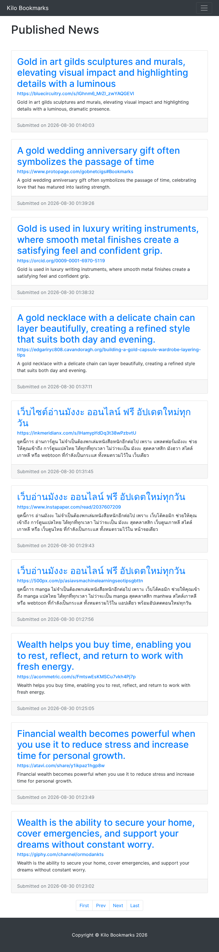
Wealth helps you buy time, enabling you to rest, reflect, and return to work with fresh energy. (104, 655)
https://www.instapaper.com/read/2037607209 (69, 507)
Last (134, 905)
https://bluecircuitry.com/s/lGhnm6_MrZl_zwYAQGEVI (75, 93)
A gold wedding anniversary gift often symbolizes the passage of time (98, 156)
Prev (101, 905)
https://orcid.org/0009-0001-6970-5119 (61, 260)
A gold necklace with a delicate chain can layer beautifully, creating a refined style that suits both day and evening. (106, 328)
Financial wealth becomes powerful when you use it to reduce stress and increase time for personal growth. (106, 744)
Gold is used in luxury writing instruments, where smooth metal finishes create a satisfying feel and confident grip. (108, 239)
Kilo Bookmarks (27, 8)
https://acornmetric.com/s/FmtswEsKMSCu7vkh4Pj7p (76, 676)
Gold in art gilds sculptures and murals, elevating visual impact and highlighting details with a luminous (102, 72)
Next (118, 905)
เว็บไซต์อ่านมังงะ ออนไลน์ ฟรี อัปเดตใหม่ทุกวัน (104, 417)
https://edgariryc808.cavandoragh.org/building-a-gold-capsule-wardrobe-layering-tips (109, 352)
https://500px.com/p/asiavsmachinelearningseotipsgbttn (80, 580)
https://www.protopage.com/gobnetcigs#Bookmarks (75, 171)
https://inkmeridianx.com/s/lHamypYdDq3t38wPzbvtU (76, 433)
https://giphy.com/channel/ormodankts (60, 854)
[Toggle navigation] (204, 8)
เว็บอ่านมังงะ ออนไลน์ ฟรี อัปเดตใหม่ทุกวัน (101, 496)
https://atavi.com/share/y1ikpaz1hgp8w (61, 765)
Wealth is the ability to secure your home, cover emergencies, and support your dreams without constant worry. (106, 833)
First (84, 905)
